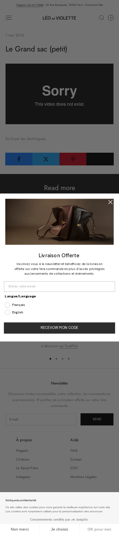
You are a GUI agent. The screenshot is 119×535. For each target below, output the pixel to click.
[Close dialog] (110, 202)
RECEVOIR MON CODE (59, 328)
